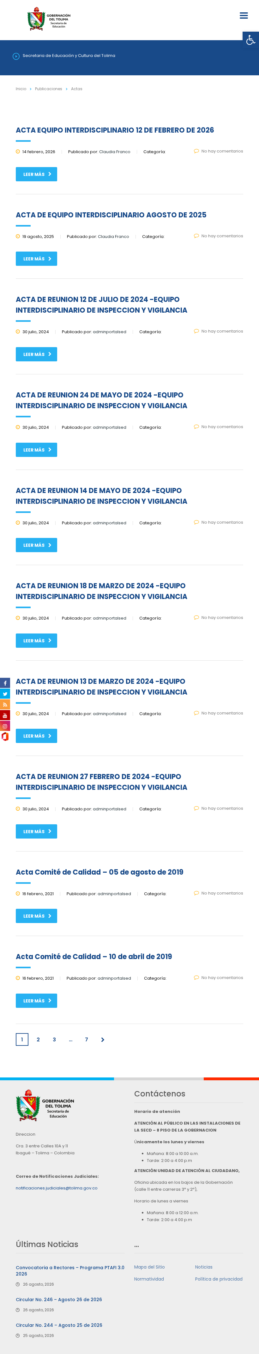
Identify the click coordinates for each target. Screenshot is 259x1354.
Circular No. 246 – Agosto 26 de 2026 (59, 1299)
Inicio (21, 88)
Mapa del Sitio (149, 1267)
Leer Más (34, 174)
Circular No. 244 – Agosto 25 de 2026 (59, 1325)
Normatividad (149, 1279)
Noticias (204, 1267)
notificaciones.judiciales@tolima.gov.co (57, 1188)
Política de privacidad (219, 1279)
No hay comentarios (222, 151)
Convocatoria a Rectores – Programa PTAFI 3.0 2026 (70, 1270)
